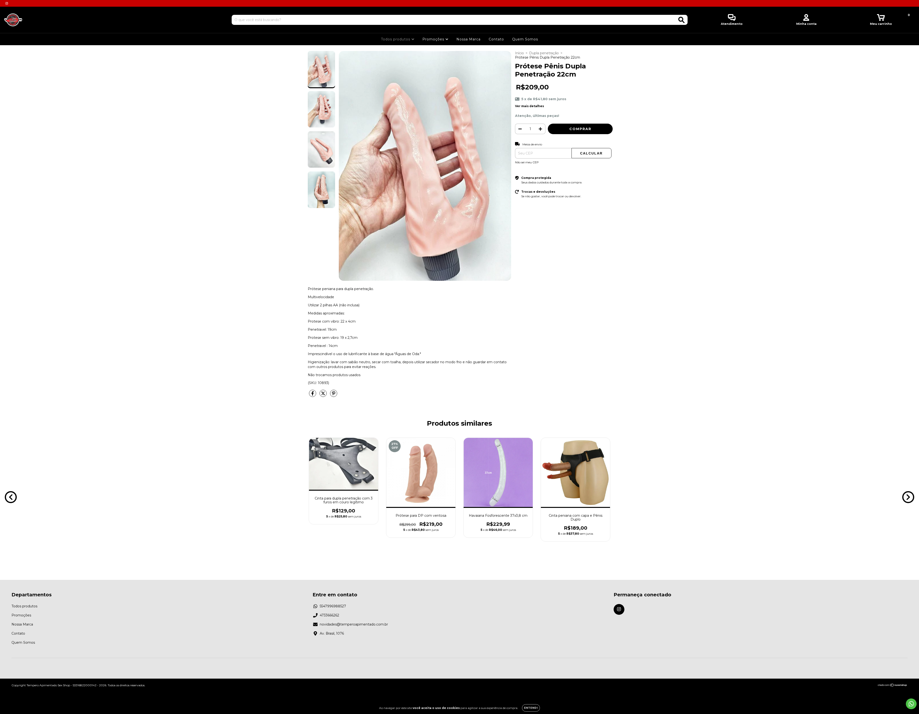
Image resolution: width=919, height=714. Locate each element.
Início (519, 53)
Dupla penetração (544, 53)
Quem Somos (525, 39)
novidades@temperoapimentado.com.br (354, 624)
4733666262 (329, 615)
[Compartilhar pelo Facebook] (313, 395)
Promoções (433, 39)
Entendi (531, 707)
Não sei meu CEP (527, 162)
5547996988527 (333, 606)
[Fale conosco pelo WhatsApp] (911, 703)
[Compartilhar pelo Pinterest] (333, 395)
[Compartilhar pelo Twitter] (323, 395)
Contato (496, 39)
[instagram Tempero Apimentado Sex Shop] (7, 3)
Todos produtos (396, 39)
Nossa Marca (468, 39)
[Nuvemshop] (893, 685)
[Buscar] (681, 20)
